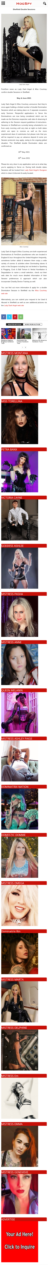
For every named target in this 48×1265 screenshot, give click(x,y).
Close (42, 634)
